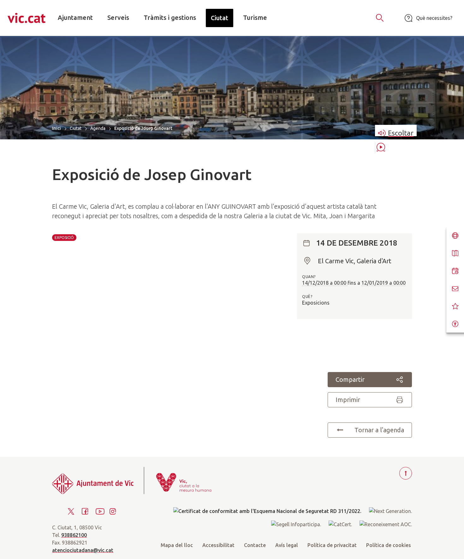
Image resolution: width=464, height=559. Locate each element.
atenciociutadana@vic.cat (82, 550)
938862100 (74, 535)
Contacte (255, 545)
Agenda (97, 128)
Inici (56, 128)
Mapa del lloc (177, 545)
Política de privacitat (332, 545)
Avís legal (286, 545)
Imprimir (348, 399)
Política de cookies (388, 545)
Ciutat (75, 128)
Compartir (350, 379)
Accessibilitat (218, 545)
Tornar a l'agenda (379, 430)
